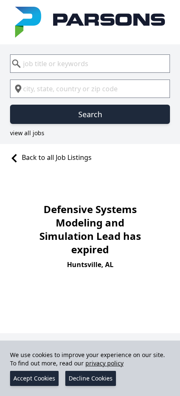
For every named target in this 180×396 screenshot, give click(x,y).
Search (90, 114)
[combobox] (90, 63)
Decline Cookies (91, 378)
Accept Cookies (34, 378)
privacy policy (104, 363)
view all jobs (27, 133)
